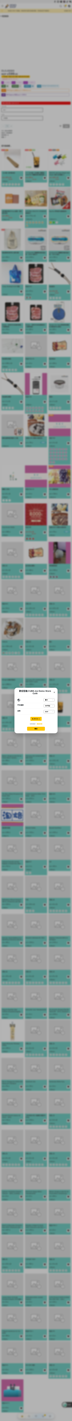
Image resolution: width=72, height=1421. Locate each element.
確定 (36, 729)
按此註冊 (39, 724)
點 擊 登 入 (36, 719)
